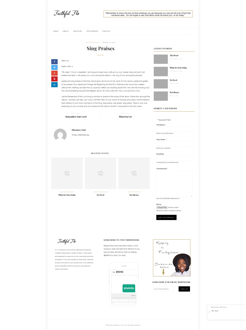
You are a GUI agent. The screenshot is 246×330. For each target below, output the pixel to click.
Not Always (134, 195)
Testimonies (92, 31)
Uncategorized (93, 42)
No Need (100, 195)
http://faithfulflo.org (81, 135)
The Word (174, 55)
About (66, 31)
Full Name (160, 125)
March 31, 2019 (109, 42)
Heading (160, 154)
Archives (77, 31)
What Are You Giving (66, 195)
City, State (160, 139)
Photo (158, 204)
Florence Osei (79, 130)
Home (55, 31)
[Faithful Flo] (66, 14)
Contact (106, 31)
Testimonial (161, 169)
